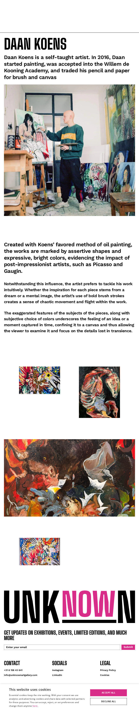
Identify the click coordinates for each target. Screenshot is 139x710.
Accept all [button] (108, 692)
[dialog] (69, 697)
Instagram (57, 670)
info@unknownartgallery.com (20, 675)
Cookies (104, 675)
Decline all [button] (108, 701)
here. (35, 705)
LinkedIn (57, 675)
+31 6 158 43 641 (13, 670)
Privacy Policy (108, 670)
